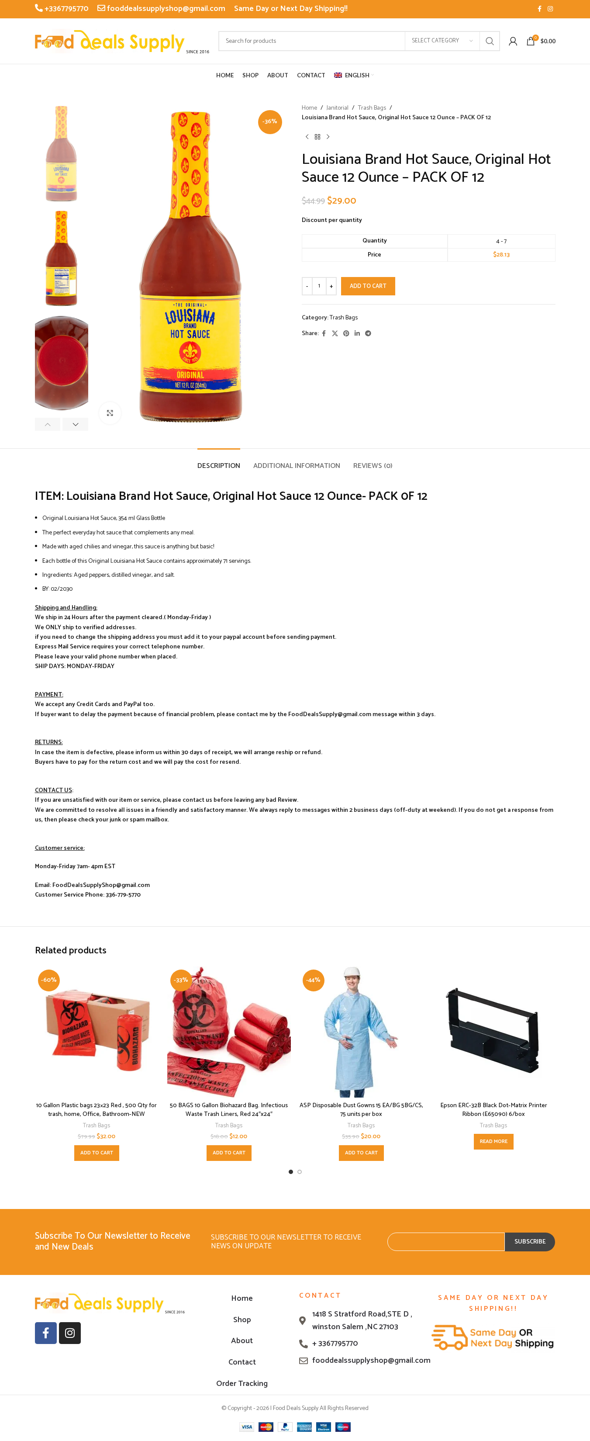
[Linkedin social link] (357, 334)
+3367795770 (66, 8)
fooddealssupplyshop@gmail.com (165, 8)
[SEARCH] (490, 41)
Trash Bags (372, 108)
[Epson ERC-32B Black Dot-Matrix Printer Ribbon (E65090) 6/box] (493, 1032)
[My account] (513, 41)
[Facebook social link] (540, 9)
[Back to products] (317, 137)
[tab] (218, 461)
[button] (48, 424)
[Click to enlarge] (110, 413)
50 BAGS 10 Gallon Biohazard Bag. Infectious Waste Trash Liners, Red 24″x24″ (229, 1110)
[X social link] (335, 334)
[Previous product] (307, 137)
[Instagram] (70, 1333)
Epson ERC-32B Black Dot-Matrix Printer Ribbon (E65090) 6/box (493, 1110)
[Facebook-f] (46, 1333)
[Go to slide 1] (291, 1172)
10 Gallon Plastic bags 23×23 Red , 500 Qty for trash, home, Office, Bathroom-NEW (96, 1110)
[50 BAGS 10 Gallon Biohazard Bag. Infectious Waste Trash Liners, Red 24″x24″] (229, 1032)
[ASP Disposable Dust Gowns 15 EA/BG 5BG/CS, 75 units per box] (361, 1032)
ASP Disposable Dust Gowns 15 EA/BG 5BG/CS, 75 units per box (361, 1110)
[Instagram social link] (550, 9)
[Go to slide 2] (299, 1172)
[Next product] (328, 137)
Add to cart (368, 286)
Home (309, 108)
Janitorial (337, 108)
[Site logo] (122, 41)
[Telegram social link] (368, 334)
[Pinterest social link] (346, 334)
